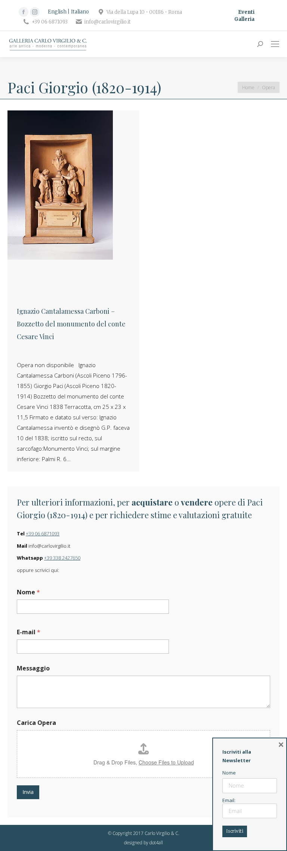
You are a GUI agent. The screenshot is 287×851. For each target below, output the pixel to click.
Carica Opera (36, 722)
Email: (228, 800)
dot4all (156, 842)
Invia (28, 791)
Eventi (246, 12)
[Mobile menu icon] (275, 44)
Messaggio (33, 668)
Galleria (244, 19)
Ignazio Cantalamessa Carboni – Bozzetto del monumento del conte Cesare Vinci (71, 324)
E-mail (28, 632)
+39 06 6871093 (42, 533)
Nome (28, 592)
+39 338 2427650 (62, 557)
